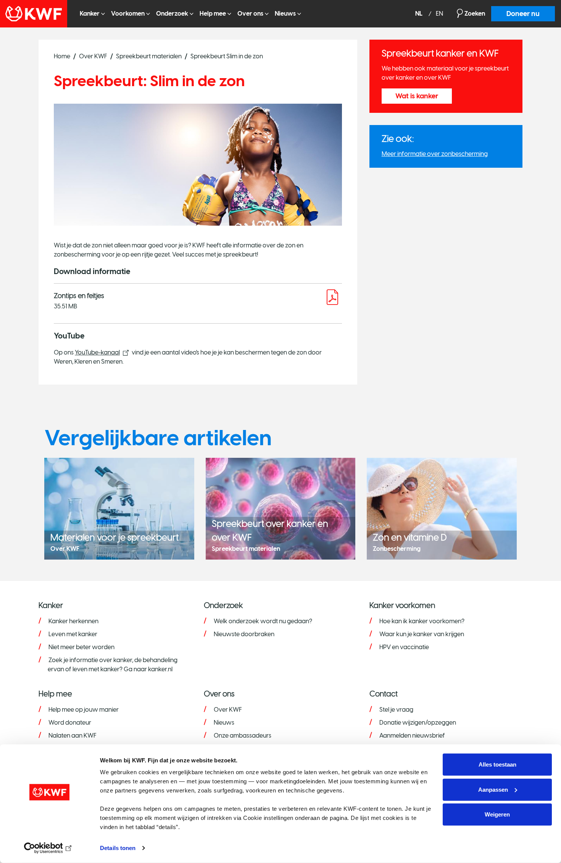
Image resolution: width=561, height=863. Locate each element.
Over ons (250, 13)
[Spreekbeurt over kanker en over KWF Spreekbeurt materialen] (281, 508)
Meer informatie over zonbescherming (435, 153)
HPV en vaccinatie (404, 647)
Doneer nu (523, 14)
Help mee (213, 13)
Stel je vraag (396, 709)
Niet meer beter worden (81, 647)
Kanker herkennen (73, 621)
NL (419, 14)
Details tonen (117, 848)
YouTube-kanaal (97, 352)
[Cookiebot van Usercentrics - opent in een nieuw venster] (49, 848)
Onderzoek (172, 13)
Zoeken (474, 13)
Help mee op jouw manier (83, 709)
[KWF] (37, 13)
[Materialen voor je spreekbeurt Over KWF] (119, 508)
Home (62, 56)
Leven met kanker (72, 634)
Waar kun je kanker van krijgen (421, 634)
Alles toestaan (497, 764)
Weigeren (497, 814)
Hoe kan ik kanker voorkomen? (421, 621)
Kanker (90, 13)
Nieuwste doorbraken (244, 634)
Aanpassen (493, 789)
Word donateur (69, 722)
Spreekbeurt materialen (149, 56)
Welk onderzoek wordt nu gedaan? (263, 621)
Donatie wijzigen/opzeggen (417, 722)
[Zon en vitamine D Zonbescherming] (442, 508)
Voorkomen (128, 13)
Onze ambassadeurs (242, 735)
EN (439, 14)
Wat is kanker (416, 96)
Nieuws (285, 13)
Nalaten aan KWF (72, 735)
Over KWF (93, 56)
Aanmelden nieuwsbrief (412, 735)
